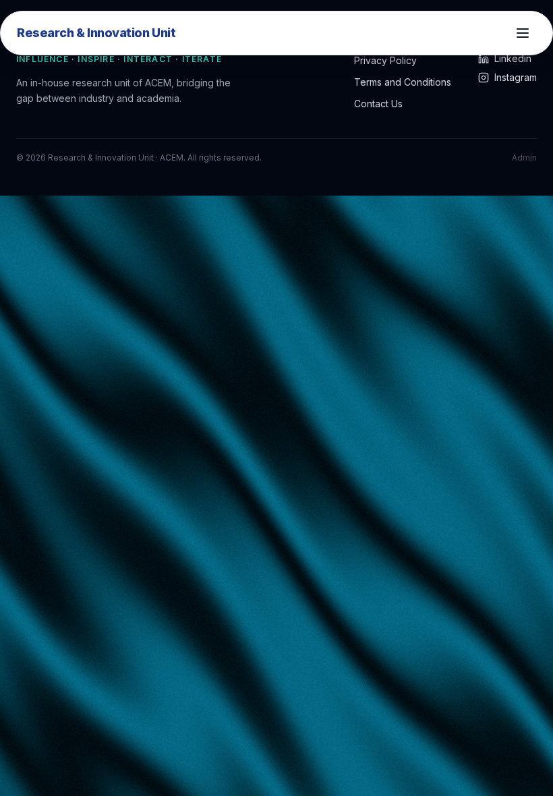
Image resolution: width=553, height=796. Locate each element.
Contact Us (378, 103)
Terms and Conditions (402, 82)
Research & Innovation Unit (96, 33)
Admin (524, 157)
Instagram (515, 77)
